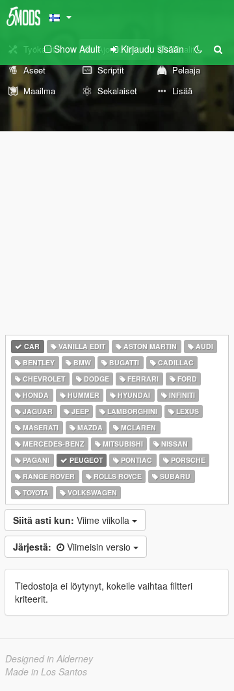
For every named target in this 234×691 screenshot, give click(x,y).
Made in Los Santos (46, 671)
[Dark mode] (198, 49)
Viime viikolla (72, 520)
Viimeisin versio (73, 546)
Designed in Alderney (49, 658)
